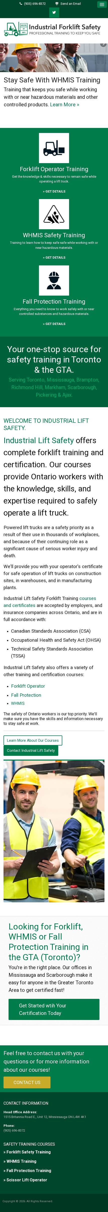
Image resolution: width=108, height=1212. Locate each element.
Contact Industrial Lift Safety (31, 750)
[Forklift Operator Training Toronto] (54, 148)
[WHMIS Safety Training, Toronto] (54, 45)
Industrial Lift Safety (39, 440)
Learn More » (64, 105)
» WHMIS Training (20, 1161)
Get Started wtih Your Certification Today (42, 1009)
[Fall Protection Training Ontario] (54, 280)
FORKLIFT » (19, 113)
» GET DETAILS (54, 191)
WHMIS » (47, 113)
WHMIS (18, 703)
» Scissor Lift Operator (25, 1180)
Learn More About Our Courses (33, 740)
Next (103, 44)
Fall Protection (26, 695)
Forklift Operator (28, 686)
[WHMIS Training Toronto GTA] (54, 214)
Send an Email (71, 4)
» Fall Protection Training (27, 1170)
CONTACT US (27, 1082)
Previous (5, 44)
